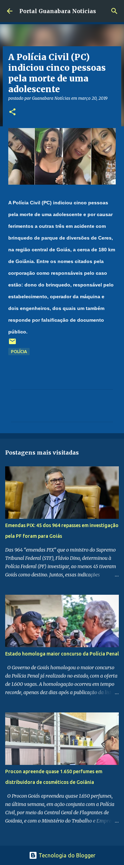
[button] (12, 112)
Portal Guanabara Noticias (57, 11)
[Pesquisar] (114, 11)
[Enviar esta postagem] (12, 344)
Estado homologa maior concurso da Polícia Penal (62, 654)
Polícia (19, 351)
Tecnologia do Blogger (66, 855)
